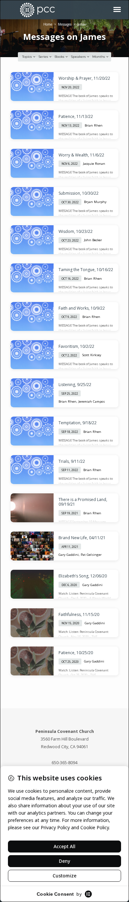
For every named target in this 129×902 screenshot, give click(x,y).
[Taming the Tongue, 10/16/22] (32, 277)
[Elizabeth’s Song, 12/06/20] (32, 584)
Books (60, 56)
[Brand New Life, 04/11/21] (32, 546)
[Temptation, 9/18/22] (32, 431)
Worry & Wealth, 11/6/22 (81, 155)
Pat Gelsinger (91, 554)
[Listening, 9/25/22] (32, 392)
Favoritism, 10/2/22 (76, 346)
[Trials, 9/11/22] (32, 469)
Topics (27, 56)
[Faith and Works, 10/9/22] (32, 316)
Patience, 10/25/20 (76, 652)
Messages (64, 24)
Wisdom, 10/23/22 (76, 231)
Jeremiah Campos (91, 401)
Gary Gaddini (69, 554)
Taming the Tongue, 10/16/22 (86, 269)
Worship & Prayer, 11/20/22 (84, 78)
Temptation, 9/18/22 (78, 423)
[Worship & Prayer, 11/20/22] (32, 86)
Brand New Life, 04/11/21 (82, 538)
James (81, 24)
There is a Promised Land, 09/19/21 (83, 502)
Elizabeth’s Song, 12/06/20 (83, 576)
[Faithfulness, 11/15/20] (32, 622)
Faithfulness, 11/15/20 (79, 614)
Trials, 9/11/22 (72, 461)
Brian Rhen (94, 125)
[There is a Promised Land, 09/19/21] (32, 507)
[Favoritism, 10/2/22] (32, 354)
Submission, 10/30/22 (79, 193)
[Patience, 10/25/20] (32, 661)
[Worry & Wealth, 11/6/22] (32, 163)
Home (47, 24)
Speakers (79, 56)
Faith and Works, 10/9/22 (82, 308)
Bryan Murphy (95, 202)
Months (99, 56)
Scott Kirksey (91, 355)
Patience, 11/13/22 (76, 116)
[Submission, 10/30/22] (32, 201)
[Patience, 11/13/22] (32, 124)
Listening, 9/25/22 (75, 384)
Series (43, 56)
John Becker (93, 240)
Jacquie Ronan (94, 163)
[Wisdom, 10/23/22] (32, 239)
